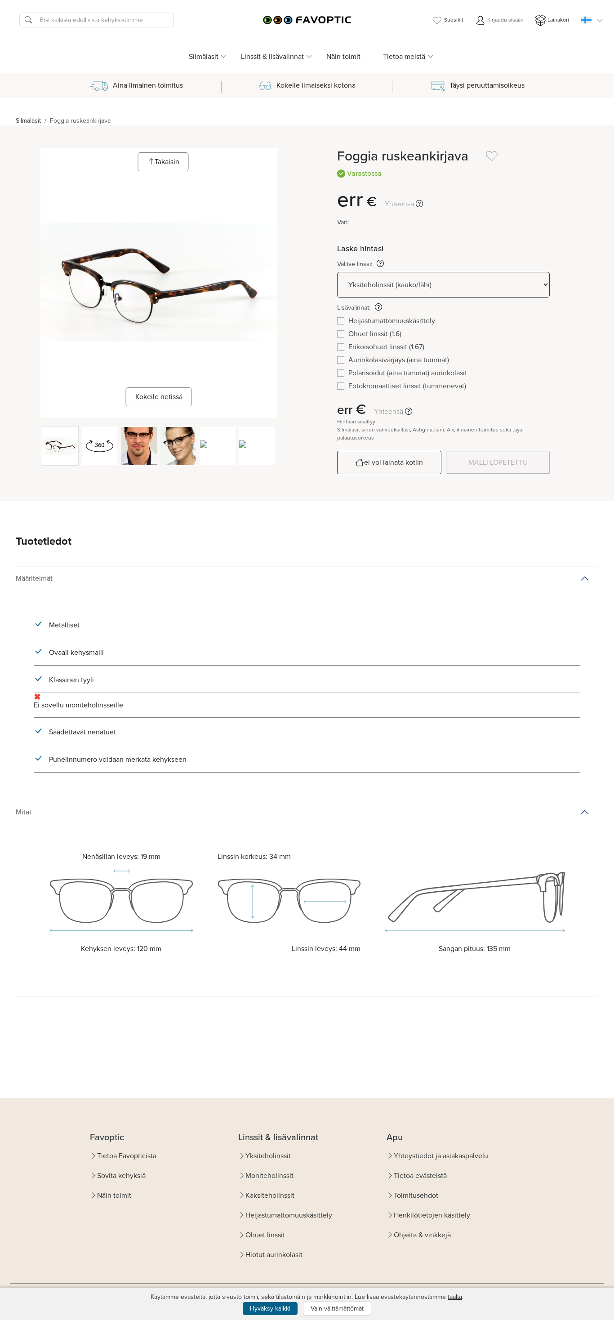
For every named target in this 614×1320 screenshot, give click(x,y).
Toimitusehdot (416, 1195)
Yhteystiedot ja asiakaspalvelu (441, 1156)
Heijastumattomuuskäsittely (288, 1215)
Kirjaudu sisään (505, 20)
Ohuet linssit (265, 1235)
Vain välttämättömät (337, 1308)
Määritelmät (34, 578)
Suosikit (453, 20)
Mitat (23, 812)
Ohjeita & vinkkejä (422, 1235)
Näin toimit (343, 56)
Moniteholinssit (269, 1175)
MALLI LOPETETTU (498, 462)
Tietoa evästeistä (420, 1175)
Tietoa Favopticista (126, 1156)
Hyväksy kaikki (270, 1308)
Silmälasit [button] (203, 56)
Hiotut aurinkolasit (274, 1254)
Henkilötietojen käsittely (432, 1215)
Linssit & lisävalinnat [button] (272, 56)
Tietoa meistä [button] (404, 56)
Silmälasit (28, 120)
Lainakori (558, 20)
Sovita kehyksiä (121, 1175)
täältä (455, 1297)
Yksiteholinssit (268, 1156)
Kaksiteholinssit (269, 1195)
